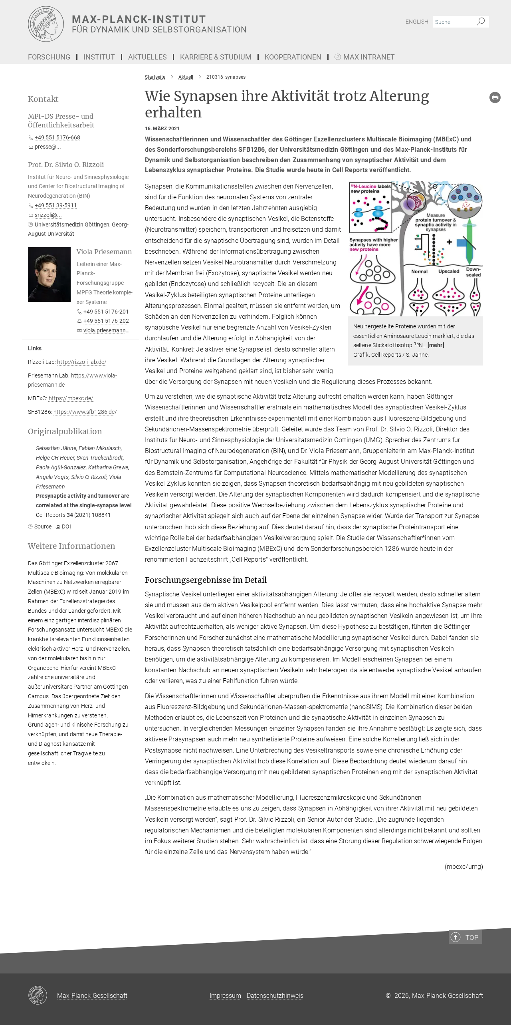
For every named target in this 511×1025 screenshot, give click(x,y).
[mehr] (436, 345)
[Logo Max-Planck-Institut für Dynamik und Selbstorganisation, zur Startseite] (177, 24)
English (417, 21)
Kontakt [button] (43, 99)
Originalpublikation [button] (65, 431)
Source (42, 526)
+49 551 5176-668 (57, 137)
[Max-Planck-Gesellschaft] (42, 995)
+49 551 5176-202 (106, 321)
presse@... (48, 146)
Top (471, 938)
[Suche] (481, 22)
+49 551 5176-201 (106, 311)
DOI (66, 526)
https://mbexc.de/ (71, 398)
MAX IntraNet (369, 57)
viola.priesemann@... (109, 330)
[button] (476, 310)
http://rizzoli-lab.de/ (82, 362)
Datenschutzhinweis (275, 995)
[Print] (495, 97)
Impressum (225, 995)
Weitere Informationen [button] (71, 546)
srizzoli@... (48, 215)
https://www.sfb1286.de (84, 412)
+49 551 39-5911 (56, 205)
